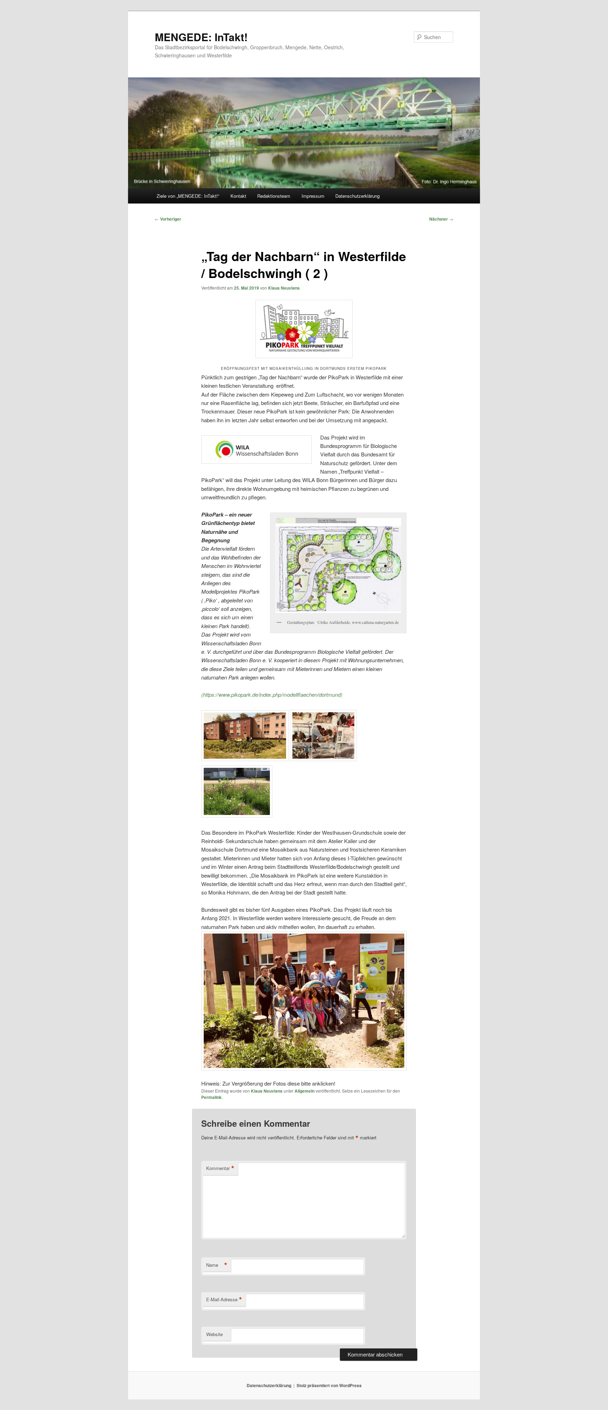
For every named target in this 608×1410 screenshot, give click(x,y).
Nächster (441, 219)
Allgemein (304, 1091)
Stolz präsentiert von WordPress (329, 1385)
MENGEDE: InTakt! (201, 36)
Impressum (313, 195)
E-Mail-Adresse (224, 1299)
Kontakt (238, 195)
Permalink (211, 1097)
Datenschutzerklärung (357, 195)
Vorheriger (168, 219)
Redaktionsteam (273, 195)
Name (216, 1265)
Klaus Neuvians (284, 288)
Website (214, 1334)
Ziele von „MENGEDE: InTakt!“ (188, 195)
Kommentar (220, 1168)
